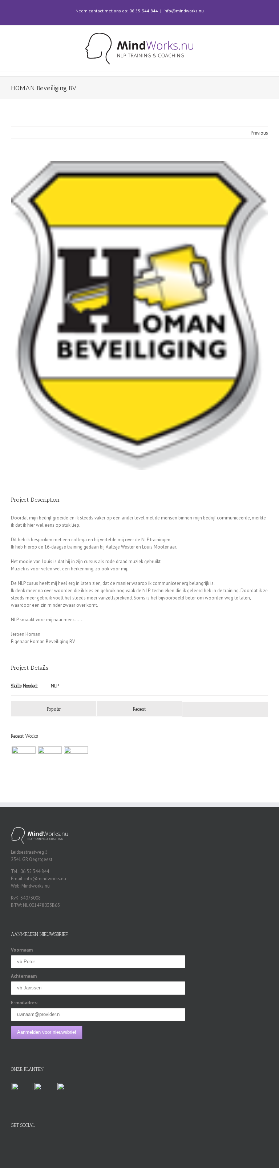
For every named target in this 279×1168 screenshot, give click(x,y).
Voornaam (22, 950)
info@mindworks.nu (183, 10)
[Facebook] (130, 1141)
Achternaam (24, 976)
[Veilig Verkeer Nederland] (75, 758)
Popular (54, 709)
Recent (139, 709)
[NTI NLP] (49, 758)
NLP (55, 686)
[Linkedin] (149, 1141)
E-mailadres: (24, 1003)
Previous (259, 133)
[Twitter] (139, 1141)
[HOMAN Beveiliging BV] (23, 758)
